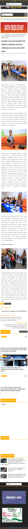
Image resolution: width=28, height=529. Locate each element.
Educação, (12, 55)
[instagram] (15, 1)
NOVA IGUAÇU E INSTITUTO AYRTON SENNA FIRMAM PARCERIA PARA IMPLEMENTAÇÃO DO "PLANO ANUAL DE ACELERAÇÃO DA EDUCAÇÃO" (14, 349)
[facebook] (12, 1)
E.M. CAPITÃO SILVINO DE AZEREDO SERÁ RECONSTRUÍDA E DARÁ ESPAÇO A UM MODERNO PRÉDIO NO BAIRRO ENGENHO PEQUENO (13, 389)
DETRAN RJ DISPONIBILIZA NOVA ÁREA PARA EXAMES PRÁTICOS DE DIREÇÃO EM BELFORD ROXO (17, 476)
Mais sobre (24, 331)
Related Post (5, 331)
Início (2, 34)
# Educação (7, 303)
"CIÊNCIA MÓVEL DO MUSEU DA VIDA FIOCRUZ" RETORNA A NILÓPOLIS (16, 469)
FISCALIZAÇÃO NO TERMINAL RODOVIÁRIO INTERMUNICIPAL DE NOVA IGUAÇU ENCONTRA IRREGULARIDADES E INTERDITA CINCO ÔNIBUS (13, 461)
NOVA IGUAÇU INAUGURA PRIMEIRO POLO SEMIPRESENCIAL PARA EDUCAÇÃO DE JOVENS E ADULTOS (12, 369)
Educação (7, 34)
